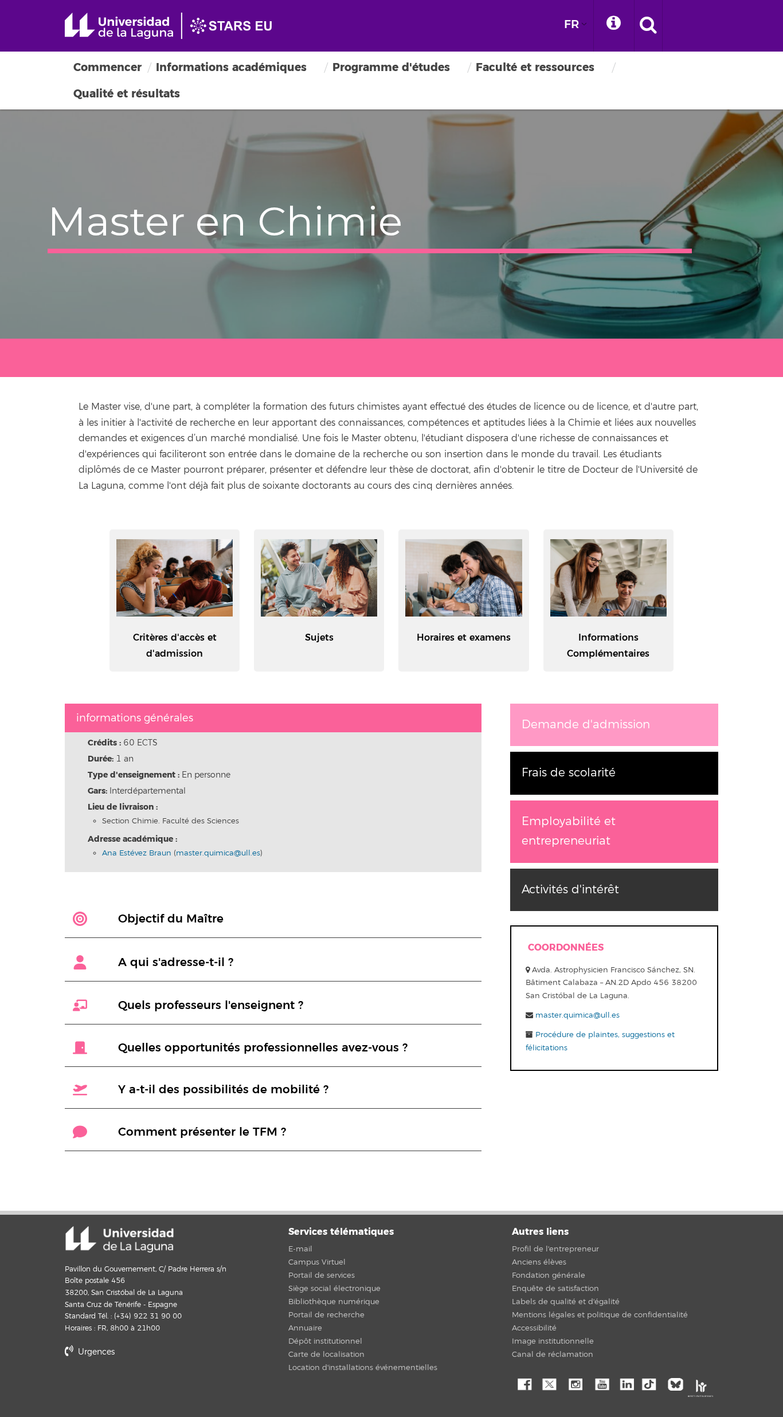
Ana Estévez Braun (136, 853)
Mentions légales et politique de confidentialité (600, 1315)
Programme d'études (391, 67)
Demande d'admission (586, 724)
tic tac (652, 1383)
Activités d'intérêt (570, 889)
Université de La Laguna (174, 26)
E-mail (300, 1249)
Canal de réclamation (552, 1354)
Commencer (107, 67)
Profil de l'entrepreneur (555, 1249)
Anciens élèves (539, 1262)
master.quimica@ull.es (218, 853)
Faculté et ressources (535, 67)
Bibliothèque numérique (333, 1301)
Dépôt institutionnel (325, 1341)
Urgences (95, 1352)
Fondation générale (548, 1275)
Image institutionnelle (553, 1341)
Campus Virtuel (317, 1262)
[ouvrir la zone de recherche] (648, 26)
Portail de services (321, 1275)
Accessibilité (534, 1328)
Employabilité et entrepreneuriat (569, 831)
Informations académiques (231, 67)
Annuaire (305, 1328)
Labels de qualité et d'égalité (566, 1301)
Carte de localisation (326, 1354)
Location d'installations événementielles (362, 1367)
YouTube (600, 1383)
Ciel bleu (678, 1383)
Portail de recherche (326, 1315)
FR (571, 24)
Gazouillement (549, 1383)
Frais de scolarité (569, 773)
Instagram (574, 1383)
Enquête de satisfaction (555, 1288)
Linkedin (626, 1383)
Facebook (523, 1383)
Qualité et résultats (126, 94)
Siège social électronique (334, 1288)
